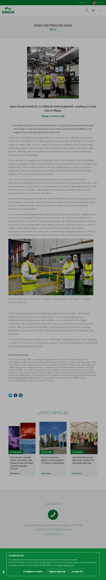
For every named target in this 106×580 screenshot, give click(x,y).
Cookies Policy (45, 562)
